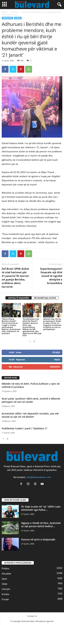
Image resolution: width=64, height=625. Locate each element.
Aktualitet (15, 12)
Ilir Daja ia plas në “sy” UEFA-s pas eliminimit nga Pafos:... (40, 508)
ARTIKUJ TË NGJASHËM (18, 298)
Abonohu (55, 366)
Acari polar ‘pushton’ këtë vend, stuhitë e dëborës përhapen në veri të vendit (31, 400)
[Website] (35, 484)
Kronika (5, 594)
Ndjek (57, 359)
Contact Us (32, 616)
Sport (4, 579)
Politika (5, 568)
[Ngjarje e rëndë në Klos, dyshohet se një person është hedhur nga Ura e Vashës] (10, 527)
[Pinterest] (20, 69)
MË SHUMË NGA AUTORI (45, 298)
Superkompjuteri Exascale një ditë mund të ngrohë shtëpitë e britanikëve (51, 276)
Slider (17, 18)
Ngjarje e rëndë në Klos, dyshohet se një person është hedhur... (41, 524)
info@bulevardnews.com (39, 477)
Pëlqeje (56, 352)
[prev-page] (30, 341)
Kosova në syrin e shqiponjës (38, 539)
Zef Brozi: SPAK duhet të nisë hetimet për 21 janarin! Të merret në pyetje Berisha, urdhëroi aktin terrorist (15, 277)
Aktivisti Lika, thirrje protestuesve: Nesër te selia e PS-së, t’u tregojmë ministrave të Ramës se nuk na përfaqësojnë (52, 324)
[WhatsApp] (28, 69)
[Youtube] (42, 484)
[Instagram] (28, 484)
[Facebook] (5, 69)
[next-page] (34, 341)
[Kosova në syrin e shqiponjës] (10, 544)
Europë (5, 599)
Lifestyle (6, 589)
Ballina (4, 12)
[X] (13, 69)
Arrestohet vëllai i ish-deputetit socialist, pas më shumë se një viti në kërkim (30, 415)
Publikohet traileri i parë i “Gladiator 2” (24, 428)
